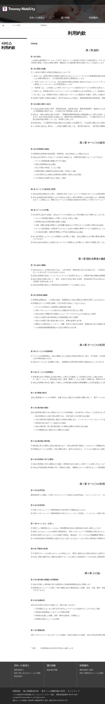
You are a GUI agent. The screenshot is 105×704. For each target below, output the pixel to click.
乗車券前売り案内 (86, 670)
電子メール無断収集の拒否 (53, 691)
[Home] (4, 25)
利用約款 (43, 25)
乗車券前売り (19, 670)
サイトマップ (73, 691)
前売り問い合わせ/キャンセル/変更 (27, 673)
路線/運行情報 (52, 670)
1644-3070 (31, 700)
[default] (79, 25)
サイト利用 (16, 25)
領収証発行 (18, 676)
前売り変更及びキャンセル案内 (91, 673)
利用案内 (84, 665)
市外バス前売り (21, 665)
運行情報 (51, 665)
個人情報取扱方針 (31, 691)
